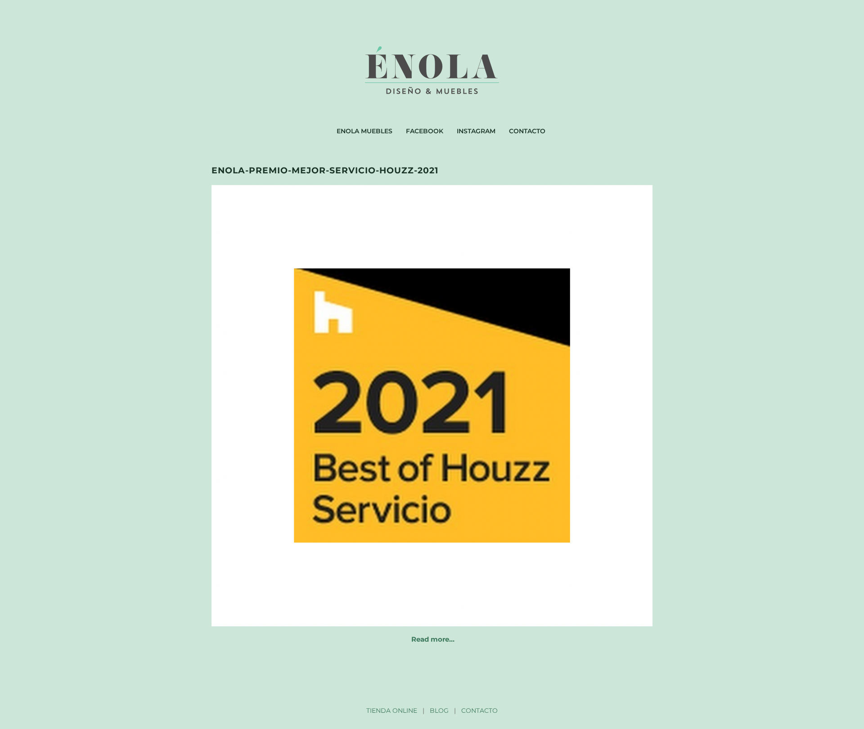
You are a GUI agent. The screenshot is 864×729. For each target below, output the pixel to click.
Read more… (432, 639)
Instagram (476, 131)
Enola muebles (364, 131)
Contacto (527, 131)
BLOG (439, 710)
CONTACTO (479, 710)
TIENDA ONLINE (391, 710)
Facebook (424, 131)
